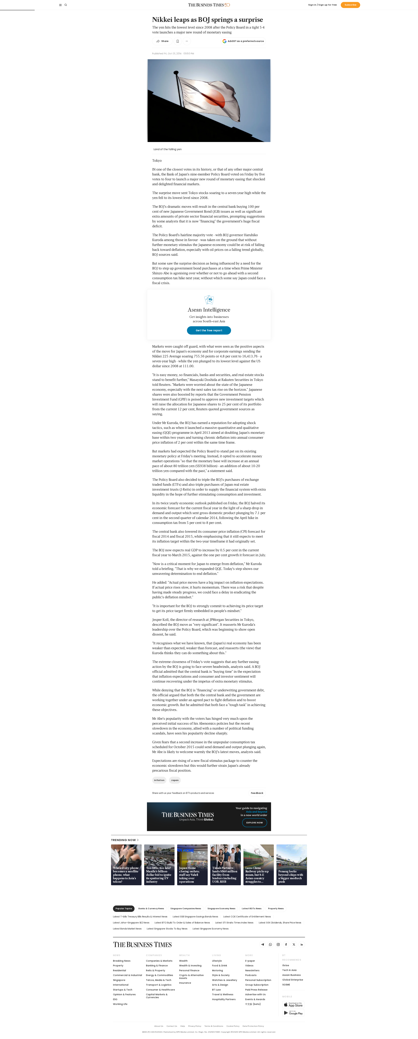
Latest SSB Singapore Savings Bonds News (195, 916)
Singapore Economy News (221, 908)
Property (118, 965)
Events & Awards (255, 999)
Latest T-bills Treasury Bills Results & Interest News (140, 916)
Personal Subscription (258, 980)
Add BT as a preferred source (246, 41)
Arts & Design (220, 984)
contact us (172, 1026)
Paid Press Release (256, 989)
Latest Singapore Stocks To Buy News (167, 928)
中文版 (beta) (253, 1004)
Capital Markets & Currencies (157, 996)
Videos (249, 965)
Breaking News (121, 960)
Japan (175, 780)
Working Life (120, 1004)
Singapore (119, 980)
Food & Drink (219, 965)
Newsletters (252, 970)
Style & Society (221, 975)
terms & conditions (213, 1026)
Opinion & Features (124, 994)
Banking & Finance (157, 965)
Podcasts (251, 975)
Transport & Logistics (158, 984)
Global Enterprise (292, 979)
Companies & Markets (159, 960)
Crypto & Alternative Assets (191, 977)
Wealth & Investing (190, 965)
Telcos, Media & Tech (158, 980)
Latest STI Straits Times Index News (234, 922)
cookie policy (232, 1026)
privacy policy (194, 1026)
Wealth (183, 960)
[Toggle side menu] (60, 5)
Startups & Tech (122, 989)
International (121, 984)
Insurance (185, 982)
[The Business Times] (206, 5)
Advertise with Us (255, 994)
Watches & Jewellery (224, 980)
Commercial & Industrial (127, 975)
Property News (276, 908)
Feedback (257, 793)
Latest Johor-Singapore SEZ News (131, 922)
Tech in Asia (289, 970)
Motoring (217, 970)
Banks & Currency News (151, 908)
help (182, 1026)
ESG (115, 999)
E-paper (250, 960)
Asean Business (291, 975)
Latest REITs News (251, 908)
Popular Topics (124, 908)
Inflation (159, 780)
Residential (119, 970)
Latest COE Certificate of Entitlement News (247, 916)
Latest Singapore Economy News (210, 928)
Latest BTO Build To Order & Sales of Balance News (182, 922)
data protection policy (253, 1026)
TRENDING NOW (123, 840)
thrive (285, 965)
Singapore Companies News (185, 908)
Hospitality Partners (224, 999)
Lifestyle (217, 960)
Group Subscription (256, 984)
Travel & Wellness (222, 994)
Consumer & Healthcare (160, 989)
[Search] (65, 5)
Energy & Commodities (159, 975)
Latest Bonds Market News (127, 928)
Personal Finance (189, 970)
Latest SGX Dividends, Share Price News (280, 922)
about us (158, 1026)
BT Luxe (216, 989)
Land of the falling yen (167, 149)
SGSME (286, 984)
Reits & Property (155, 970)
